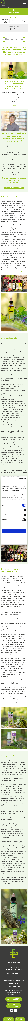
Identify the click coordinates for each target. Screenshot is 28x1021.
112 (18, 983)
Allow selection (14, 536)
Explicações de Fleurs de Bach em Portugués (15, 179)
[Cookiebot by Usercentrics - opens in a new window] (19, 479)
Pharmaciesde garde (15, 999)
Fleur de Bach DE (15, 182)
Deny (14, 541)
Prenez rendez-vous (14, 188)
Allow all (14, 531)
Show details (19, 526)
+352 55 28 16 (15, 978)
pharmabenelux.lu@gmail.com (14, 980)
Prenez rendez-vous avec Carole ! (13, 272)
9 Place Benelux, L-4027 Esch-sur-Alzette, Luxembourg (14, 969)
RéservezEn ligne (15, 1005)
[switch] (24, 510)
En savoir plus (13, 105)
